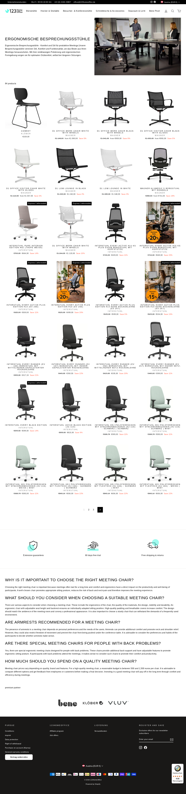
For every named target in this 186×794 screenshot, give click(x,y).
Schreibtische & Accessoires (110, 11)
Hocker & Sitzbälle (50, 11)
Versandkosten (100, 731)
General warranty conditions (17, 752)
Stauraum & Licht (136, 11)
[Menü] (181, 765)
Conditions (9, 731)
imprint (8, 735)
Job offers (54, 735)
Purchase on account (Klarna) (17, 748)
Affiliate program (57, 731)
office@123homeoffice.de (84, 2)
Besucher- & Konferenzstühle (77, 11)
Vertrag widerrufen (19, 757)
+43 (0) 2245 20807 (62, 2)
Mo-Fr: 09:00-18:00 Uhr (41, 2)
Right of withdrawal (13, 744)
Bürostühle (31, 11)
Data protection (11, 739)
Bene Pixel (154, 11)
